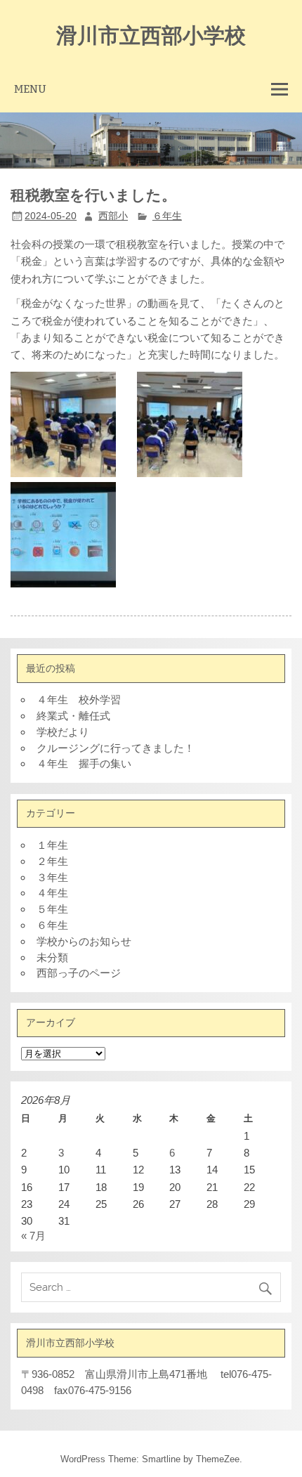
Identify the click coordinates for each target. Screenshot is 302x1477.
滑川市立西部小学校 (151, 34)
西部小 (113, 216)
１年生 (52, 845)
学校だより (63, 732)
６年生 (167, 216)
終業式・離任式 (73, 716)
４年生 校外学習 (79, 699)
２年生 (52, 861)
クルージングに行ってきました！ (116, 748)
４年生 (52, 893)
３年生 (52, 877)
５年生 (52, 909)
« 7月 (33, 1236)
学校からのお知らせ (84, 941)
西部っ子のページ (79, 973)
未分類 (52, 957)
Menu (30, 89)
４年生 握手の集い (84, 763)
